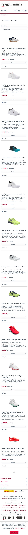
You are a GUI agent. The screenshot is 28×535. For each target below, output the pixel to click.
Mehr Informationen (20, 528)
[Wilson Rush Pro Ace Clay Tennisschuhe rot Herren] (14, 330)
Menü (5, 10)
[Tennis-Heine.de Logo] (14, 519)
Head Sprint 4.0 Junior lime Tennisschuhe (13, 303)
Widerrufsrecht (22, 507)
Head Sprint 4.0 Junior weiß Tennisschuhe (13, 267)
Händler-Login (8, 502)
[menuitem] (4, 10)
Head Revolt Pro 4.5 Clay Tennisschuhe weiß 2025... (13, 122)
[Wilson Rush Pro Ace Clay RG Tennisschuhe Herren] (14, 39)
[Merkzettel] (18, 10)
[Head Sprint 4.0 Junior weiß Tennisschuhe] (14, 257)
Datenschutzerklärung (6, 510)
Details (13, 62)
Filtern (4, 26)
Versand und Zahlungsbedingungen (9, 507)
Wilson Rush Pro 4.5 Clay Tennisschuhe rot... (13, 449)
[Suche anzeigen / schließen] (15, 10)
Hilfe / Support (22, 505)
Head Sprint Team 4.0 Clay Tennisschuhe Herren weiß (13, 194)
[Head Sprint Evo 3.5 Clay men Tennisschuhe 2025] (14, 148)
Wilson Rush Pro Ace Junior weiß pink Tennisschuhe (12, 376)
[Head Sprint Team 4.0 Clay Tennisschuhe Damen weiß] (14, 75)
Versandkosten (5, 498)
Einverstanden (14, 532)
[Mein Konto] (22, 10)
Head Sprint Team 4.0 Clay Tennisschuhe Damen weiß (13, 85)
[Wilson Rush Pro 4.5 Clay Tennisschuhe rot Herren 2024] (14, 439)
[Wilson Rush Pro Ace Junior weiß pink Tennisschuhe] (14, 366)
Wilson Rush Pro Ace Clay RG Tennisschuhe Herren (14, 49)
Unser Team (15, 510)
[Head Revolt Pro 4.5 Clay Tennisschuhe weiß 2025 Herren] (14, 112)
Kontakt (20, 502)
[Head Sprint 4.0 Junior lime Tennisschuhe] (14, 293)
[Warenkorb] (25, 10)
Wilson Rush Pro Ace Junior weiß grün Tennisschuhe (12, 412)
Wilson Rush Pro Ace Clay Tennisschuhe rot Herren (14, 340)
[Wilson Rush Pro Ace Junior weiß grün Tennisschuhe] (14, 402)
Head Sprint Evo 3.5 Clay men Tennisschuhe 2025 (14, 158)
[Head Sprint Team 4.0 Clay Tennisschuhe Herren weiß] (14, 184)
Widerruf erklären (14, 512)
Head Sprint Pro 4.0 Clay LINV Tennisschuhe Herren (14, 231)
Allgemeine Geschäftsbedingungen (9, 505)
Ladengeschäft (23, 510)
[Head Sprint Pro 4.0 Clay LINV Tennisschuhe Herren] (14, 221)
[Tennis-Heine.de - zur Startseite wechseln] (11, 5)
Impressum (14, 502)
